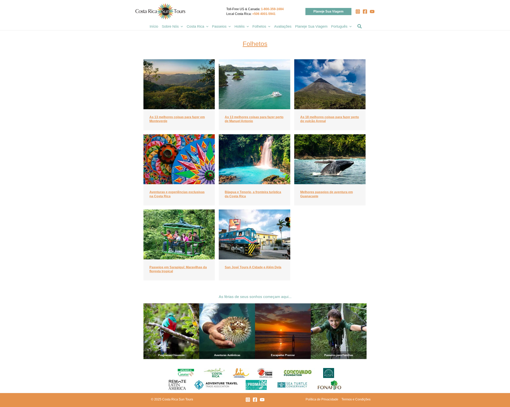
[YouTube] (372, 11)
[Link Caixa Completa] (179, 94)
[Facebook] (365, 11)
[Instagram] (357, 11)
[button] (328, 11)
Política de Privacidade (322, 399)
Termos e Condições (356, 399)
